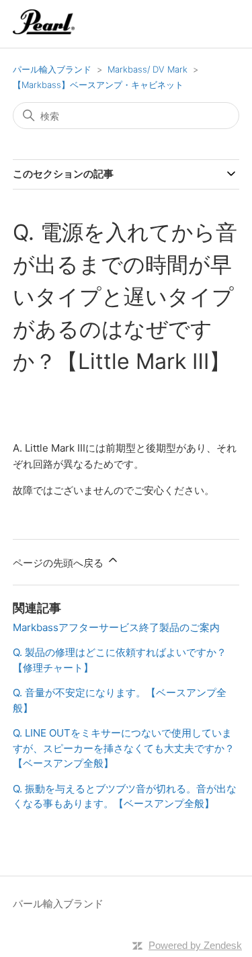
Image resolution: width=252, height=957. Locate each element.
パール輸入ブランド (52, 69)
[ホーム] (44, 30)
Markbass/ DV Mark (147, 69)
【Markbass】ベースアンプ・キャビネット (98, 84)
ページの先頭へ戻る (59, 562)
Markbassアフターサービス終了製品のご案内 (116, 627)
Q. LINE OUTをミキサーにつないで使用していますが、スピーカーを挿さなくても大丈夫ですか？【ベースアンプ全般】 (124, 747)
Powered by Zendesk (195, 945)
